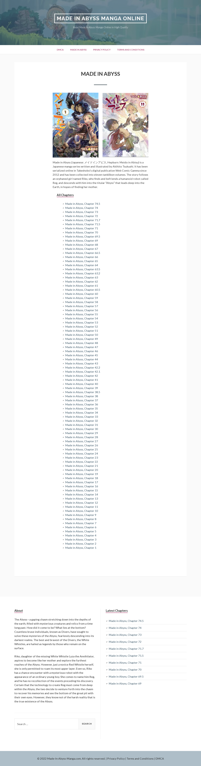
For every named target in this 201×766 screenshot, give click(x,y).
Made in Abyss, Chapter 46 (81, 351)
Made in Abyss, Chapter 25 (81, 449)
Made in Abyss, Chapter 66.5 (82, 252)
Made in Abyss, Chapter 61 (81, 285)
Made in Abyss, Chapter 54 (81, 318)
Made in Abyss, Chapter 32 (81, 420)
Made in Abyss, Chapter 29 (81, 433)
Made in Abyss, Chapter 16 (81, 486)
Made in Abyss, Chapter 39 (81, 388)
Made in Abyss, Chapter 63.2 (82, 273)
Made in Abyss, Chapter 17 (81, 482)
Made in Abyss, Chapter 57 (81, 306)
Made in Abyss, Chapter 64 (81, 265)
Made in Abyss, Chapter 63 (81, 277)
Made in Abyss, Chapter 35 (81, 408)
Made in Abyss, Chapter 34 (81, 412)
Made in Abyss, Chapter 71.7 (82, 220)
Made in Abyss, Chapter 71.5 (82, 224)
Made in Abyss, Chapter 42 (81, 375)
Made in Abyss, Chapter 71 (81, 228)
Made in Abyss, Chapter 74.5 (82, 203)
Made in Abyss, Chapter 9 (80, 514)
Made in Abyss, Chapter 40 (81, 383)
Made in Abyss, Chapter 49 (81, 338)
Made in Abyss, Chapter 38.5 (82, 392)
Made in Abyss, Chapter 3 (80, 539)
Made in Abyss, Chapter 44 (81, 359)
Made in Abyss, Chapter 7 (80, 523)
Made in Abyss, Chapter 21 (81, 465)
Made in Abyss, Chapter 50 (81, 334)
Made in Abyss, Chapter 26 (81, 445)
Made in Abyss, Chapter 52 (81, 326)
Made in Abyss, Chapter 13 (81, 498)
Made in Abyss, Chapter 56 (81, 310)
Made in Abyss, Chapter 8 (80, 519)
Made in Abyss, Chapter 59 (81, 297)
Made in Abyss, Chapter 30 (81, 428)
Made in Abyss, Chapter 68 (81, 244)
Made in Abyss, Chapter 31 (81, 424)
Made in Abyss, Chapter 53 (81, 322)
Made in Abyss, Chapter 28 (81, 437)
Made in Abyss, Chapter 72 (81, 216)
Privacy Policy (101, 49)
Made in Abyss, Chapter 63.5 (82, 269)
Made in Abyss (78, 49)
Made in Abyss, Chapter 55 (81, 314)
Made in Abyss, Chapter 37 (81, 400)
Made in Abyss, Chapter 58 (81, 302)
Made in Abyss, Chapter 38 (81, 396)
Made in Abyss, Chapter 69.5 (82, 236)
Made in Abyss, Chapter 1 (80, 547)
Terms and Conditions (130, 49)
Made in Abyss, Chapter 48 (81, 343)
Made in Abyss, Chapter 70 (81, 232)
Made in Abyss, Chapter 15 (81, 490)
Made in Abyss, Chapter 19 (81, 474)
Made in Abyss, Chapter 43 (81, 363)
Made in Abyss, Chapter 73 (81, 211)
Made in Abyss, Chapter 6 (80, 527)
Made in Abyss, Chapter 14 (81, 494)
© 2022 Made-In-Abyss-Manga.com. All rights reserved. (71, 758)
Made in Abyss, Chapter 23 (81, 457)
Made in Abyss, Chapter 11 (81, 506)
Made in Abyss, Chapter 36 (81, 404)
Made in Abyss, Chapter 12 (81, 502)
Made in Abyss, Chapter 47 (81, 347)
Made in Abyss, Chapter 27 (81, 441)
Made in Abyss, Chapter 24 (81, 453)
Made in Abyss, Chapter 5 (80, 531)
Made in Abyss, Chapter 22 (81, 461)
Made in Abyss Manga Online (100, 18)
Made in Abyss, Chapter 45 (81, 355)
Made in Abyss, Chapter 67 (81, 248)
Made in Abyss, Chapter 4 (80, 535)
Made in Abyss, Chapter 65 (81, 261)
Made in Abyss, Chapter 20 (81, 469)
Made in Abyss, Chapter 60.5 (82, 289)
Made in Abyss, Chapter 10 (81, 510)
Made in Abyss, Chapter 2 (80, 543)
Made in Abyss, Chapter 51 (81, 330)
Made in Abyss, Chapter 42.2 (82, 367)
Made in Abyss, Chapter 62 (81, 281)
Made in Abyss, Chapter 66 (81, 257)
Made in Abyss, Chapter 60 (81, 293)
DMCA (60, 49)
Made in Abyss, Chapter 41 (81, 379)
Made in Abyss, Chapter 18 (81, 478)
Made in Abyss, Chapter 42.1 (82, 371)
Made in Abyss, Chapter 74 (81, 207)
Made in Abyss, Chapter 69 (81, 240)
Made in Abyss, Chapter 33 (81, 416)
